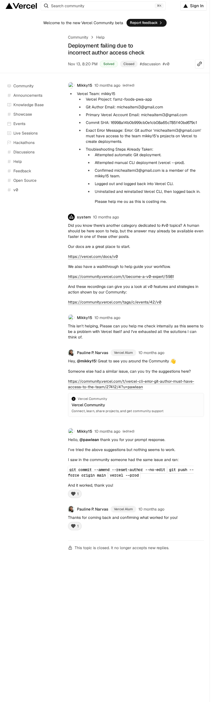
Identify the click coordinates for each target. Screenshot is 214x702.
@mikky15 (86, 361)
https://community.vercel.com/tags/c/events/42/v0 (114, 302)
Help (100, 37)
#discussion (150, 63)
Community (78, 37)
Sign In (197, 5)
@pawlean (89, 439)
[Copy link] (199, 63)
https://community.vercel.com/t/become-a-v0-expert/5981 (121, 276)
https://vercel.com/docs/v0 (93, 256)
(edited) (128, 431)
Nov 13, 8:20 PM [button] (83, 63)
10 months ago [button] (107, 85)
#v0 (166, 63)
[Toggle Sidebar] (58, 133)
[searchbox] (103, 5)
